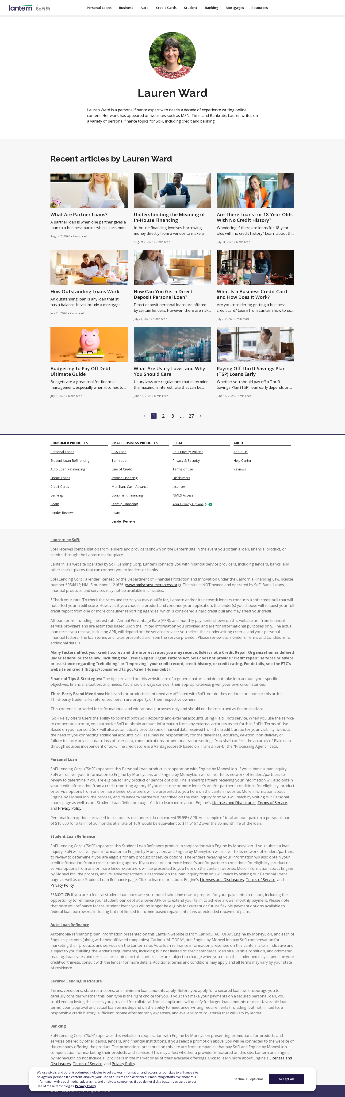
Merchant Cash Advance (129, 486)
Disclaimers (181, 478)
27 (191, 416)
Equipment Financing (127, 495)
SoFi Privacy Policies (187, 452)
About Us (241, 452)
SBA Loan (118, 452)
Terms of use (182, 469)
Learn (54, 504)
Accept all (286, 1079)
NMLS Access (182, 495)
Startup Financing (124, 504)
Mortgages (235, 7)
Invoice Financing (124, 478)
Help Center (242, 460)
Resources (259, 7)
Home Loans (60, 478)
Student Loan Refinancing (69, 460)
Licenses (179, 486)
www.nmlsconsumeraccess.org (153, 584)
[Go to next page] (200, 416)
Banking (211, 7)
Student (190, 7)
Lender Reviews (62, 512)
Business (126, 7)
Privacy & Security (186, 460)
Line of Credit (121, 469)
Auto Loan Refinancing (67, 469)
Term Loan (119, 460)
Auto (145, 7)
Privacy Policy (85, 1086)
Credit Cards (166, 7)
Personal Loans (99, 7)
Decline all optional (248, 1079)
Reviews (240, 469)
